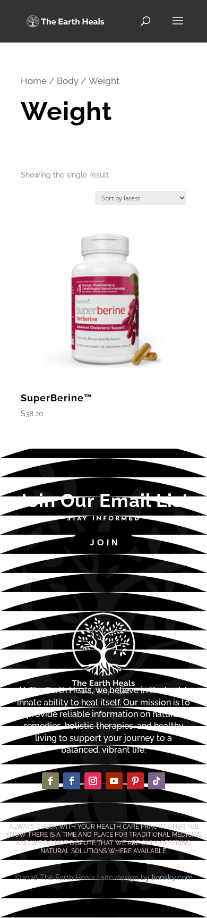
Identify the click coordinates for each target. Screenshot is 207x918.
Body (68, 80)
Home (34, 80)
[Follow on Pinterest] (135, 780)
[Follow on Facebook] (50, 780)
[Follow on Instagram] (92, 780)
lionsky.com (172, 877)
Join (105, 542)
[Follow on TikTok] (156, 780)
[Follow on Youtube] (114, 780)
